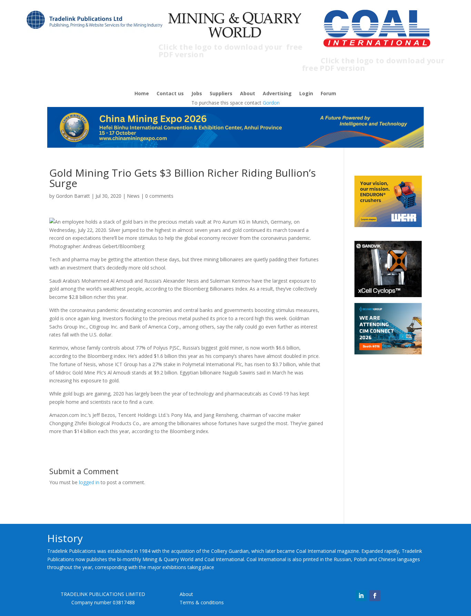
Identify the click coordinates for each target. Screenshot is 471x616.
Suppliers (221, 94)
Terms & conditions (202, 602)
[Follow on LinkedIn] (361, 595)
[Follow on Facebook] (374, 595)
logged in (89, 482)
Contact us (170, 94)
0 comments (159, 196)
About (247, 94)
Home (141, 94)
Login (306, 94)
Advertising (277, 94)
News (133, 196)
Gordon (271, 102)
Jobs (196, 94)
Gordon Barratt (73, 196)
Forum (328, 94)
